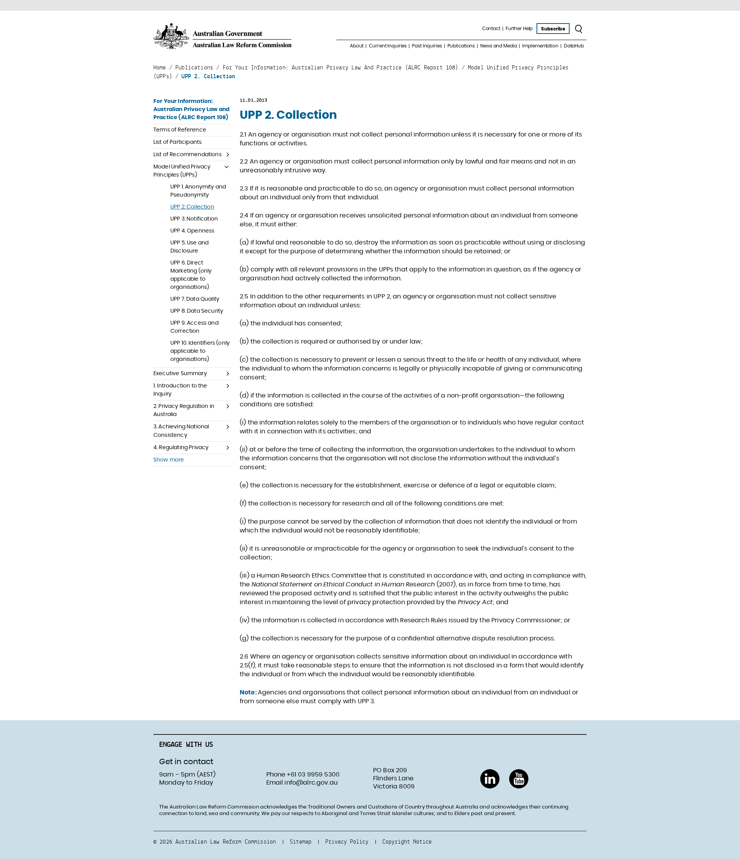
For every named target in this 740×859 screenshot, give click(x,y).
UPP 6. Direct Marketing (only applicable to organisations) (191, 275)
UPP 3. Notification (194, 219)
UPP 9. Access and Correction (194, 327)
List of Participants (177, 142)
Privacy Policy (346, 841)
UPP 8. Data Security (196, 311)
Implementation (540, 46)
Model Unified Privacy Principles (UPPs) (181, 171)
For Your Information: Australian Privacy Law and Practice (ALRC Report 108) (191, 109)
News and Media (498, 46)
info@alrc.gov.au (311, 783)
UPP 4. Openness (192, 231)
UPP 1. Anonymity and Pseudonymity (198, 191)
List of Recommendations (187, 154)
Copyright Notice (407, 841)
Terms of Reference (179, 130)
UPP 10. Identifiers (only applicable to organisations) (200, 351)
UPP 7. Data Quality (194, 299)
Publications (461, 46)
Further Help (519, 28)
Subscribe (553, 29)
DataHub (574, 46)
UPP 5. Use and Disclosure (189, 247)
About (356, 46)
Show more (168, 460)
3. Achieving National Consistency (181, 431)
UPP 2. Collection (192, 207)
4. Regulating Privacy (181, 447)
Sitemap (300, 841)
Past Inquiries (427, 46)
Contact (491, 28)
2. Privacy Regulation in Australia (183, 410)
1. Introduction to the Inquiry (180, 390)
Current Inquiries (388, 46)
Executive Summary (180, 373)
